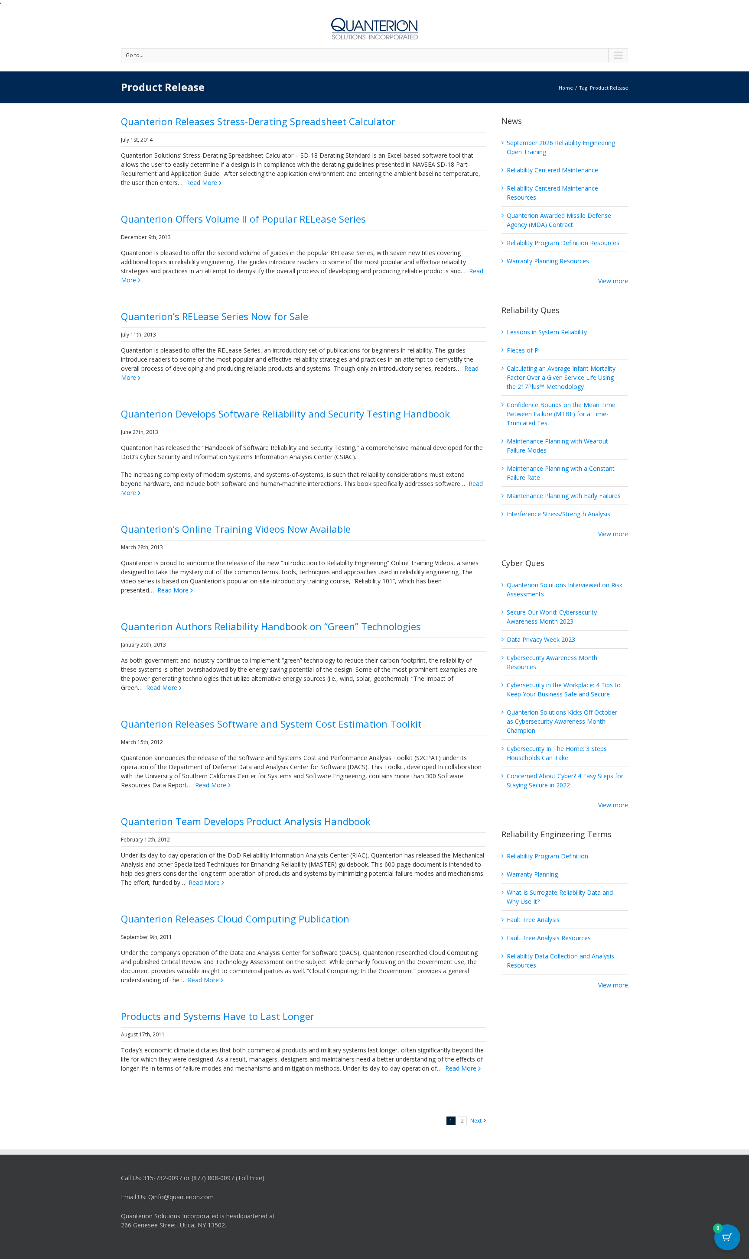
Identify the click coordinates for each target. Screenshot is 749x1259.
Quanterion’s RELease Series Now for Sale (214, 316)
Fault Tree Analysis (533, 920)
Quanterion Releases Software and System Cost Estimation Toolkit (271, 723)
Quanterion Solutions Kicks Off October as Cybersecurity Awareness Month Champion (562, 721)
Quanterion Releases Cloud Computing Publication (235, 918)
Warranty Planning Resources (548, 261)
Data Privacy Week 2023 (541, 639)
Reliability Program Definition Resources (563, 243)
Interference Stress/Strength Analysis (558, 514)
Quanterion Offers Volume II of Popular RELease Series (243, 218)
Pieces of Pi (523, 350)
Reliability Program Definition (547, 856)
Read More (201, 182)
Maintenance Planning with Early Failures (564, 496)
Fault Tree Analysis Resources (549, 938)
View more (613, 281)
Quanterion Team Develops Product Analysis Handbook (246, 821)
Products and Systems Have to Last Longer (217, 1016)
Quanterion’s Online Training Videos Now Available (236, 528)
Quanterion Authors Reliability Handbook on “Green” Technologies (271, 626)
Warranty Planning (532, 874)
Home (566, 87)
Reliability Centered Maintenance (552, 170)
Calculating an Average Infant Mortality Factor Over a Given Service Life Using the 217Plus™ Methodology (561, 377)
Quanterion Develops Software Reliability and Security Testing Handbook (285, 413)
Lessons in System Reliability (547, 332)
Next (476, 1120)
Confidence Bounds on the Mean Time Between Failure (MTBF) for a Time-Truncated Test (561, 414)
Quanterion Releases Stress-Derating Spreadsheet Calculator (258, 121)
